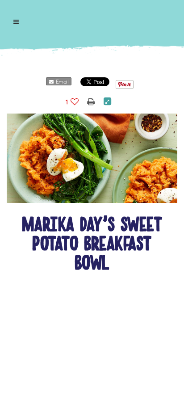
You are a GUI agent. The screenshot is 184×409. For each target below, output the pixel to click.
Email (61, 81)
